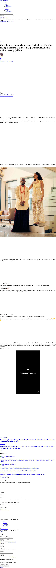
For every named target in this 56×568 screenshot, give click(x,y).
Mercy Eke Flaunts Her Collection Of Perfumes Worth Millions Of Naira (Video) (22, 474)
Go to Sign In (13, 556)
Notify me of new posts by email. (9, 505)
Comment (2, 492)
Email (1, 497)
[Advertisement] (28, 31)
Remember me (5, 542)
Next (5, 477)
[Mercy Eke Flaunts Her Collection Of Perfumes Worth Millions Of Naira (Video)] (28, 470)
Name (1, 495)
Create (1, 531)
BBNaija (2, 41)
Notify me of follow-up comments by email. (11, 502)
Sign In (1, 567)
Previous (2, 477)
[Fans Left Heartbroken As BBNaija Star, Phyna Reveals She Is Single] (28, 464)
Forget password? (12, 542)
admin (1, 56)
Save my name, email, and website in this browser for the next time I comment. (19, 500)
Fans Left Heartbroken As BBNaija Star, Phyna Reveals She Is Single (19, 468)
